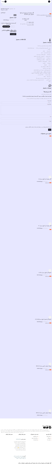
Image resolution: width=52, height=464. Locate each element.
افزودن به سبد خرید (6, 26)
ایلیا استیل (11, 8)
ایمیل (50, 121)
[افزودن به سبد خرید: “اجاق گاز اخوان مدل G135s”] (50, 270)
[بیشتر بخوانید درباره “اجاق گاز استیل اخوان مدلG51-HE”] (50, 317)
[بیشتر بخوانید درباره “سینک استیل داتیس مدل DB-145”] (50, 364)
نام (50, 116)
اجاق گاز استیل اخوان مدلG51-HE (43, 319)
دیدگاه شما (49, 104)
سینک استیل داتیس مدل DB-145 (43, 366)
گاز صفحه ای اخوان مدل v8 (44, 179)
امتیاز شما (49, 100)
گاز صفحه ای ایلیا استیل (4, 8)
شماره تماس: (20, 439)
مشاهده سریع (47, 177)
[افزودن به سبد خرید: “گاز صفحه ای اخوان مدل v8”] (50, 177)
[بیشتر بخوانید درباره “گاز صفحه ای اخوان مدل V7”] (50, 223)
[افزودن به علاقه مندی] (41, 177)
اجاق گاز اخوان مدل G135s (45, 272)
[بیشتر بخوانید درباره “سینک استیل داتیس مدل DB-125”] (50, 410)
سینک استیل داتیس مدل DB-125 (43, 412)
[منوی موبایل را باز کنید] (49, 2)
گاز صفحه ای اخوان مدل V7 (44, 225)
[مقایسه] (44, 177)
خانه (14, 8)
